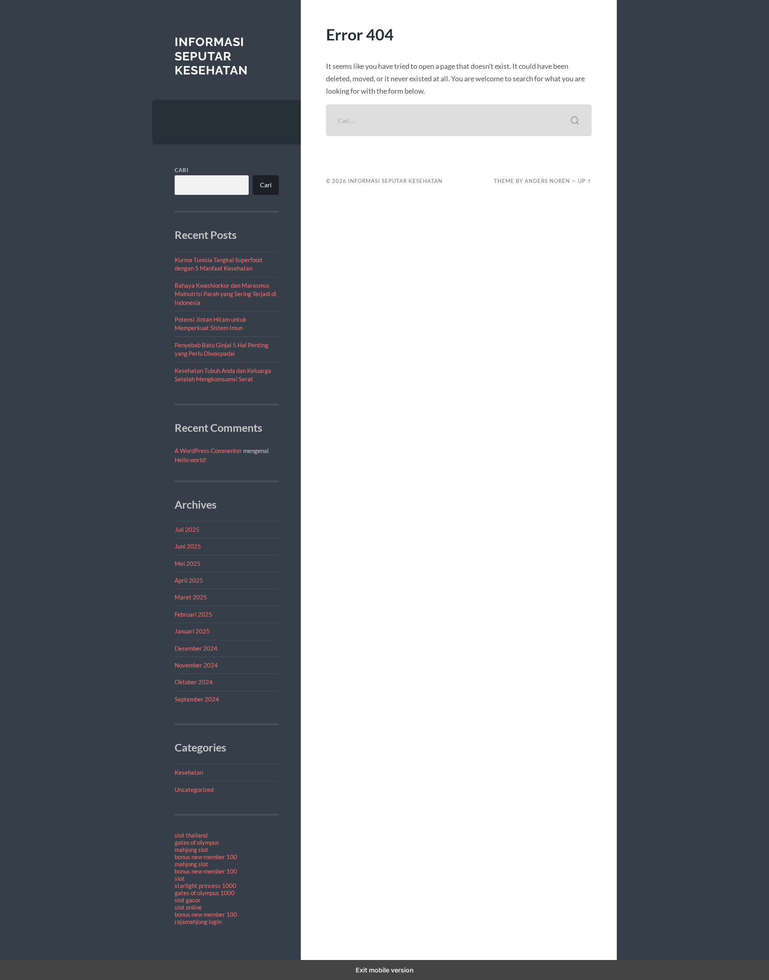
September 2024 (197, 699)
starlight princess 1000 (205, 885)
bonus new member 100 (206, 856)
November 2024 (196, 665)
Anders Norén (547, 181)
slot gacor (188, 900)
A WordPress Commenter (208, 450)
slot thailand (191, 835)
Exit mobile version (385, 970)
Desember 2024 (196, 648)
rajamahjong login (198, 921)
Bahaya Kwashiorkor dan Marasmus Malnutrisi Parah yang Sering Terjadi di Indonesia (225, 294)
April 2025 (189, 580)
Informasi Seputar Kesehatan (211, 56)
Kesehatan (189, 772)
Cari (182, 170)
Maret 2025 (191, 597)
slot (180, 878)
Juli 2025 (187, 529)
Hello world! (191, 459)
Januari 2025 (192, 631)
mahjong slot (191, 849)
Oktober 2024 (194, 681)
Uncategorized (194, 789)
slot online (188, 907)
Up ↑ (585, 181)
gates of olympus (197, 842)
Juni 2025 (188, 546)
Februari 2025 (193, 614)
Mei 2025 (188, 563)
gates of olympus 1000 (205, 892)
